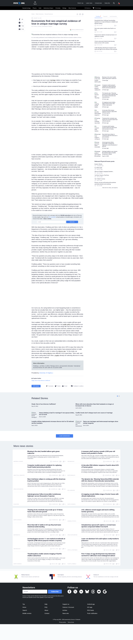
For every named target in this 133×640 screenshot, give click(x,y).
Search (25, 610)
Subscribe (107, 3)
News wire (65, 613)
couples (56, 355)
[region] (106, 37)
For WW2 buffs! (98, 167)
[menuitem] (26, 8)
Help (46, 604)
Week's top (80, 3)
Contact (47, 613)
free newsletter (52, 217)
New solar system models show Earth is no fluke (105, 29)
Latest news (89, 3)
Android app (91, 604)
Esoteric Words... (99, 164)
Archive (64, 610)
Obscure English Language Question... (104, 171)
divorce (49, 353)
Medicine (88, 8)
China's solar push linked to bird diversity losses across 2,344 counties (105, 42)
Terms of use (71, 622)
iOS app (89, 607)
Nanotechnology (26, 8)
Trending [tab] (98, 16)
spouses (64, 167)
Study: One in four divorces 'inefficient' (41, 380)
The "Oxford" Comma (100, 178)
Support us (65, 604)
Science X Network (75, 619)
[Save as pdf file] (80, 14)
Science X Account (68, 607)
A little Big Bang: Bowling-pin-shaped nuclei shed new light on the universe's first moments (106, 48)
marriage (53, 80)
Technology (98, 8)
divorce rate (62, 351)
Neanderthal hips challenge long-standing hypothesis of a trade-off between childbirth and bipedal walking (106, 22)
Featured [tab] (105, 16)
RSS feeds (90, 610)
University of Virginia (47, 26)
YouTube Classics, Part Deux (102, 175)
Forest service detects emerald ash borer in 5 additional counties (106, 35)
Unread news (98, 3)
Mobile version (27, 613)
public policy (67, 324)
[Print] (82, 14)
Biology (64, 8)
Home (24, 607)
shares (36, 386)
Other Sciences (72, 8)
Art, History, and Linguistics (112, 187)
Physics (35, 8)
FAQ (46, 607)
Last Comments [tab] (113, 16)
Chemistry (57, 8)
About (46, 610)
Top (24, 604)
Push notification (92, 613)
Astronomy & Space (48, 8)
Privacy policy (62, 622)
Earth (40, 8)
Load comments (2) (64, 435)
